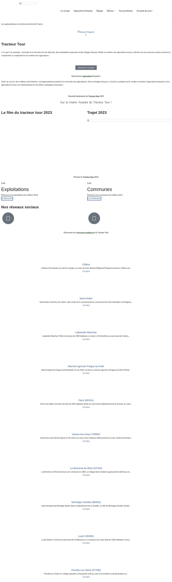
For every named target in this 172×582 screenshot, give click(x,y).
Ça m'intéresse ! (94, 199)
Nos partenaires (126, 10)
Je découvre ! (7, 199)
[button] (114, 10)
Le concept (65, 10)
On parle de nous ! (144, 10)
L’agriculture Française (83, 10)
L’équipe (99, 10)
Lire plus (86, 271)
